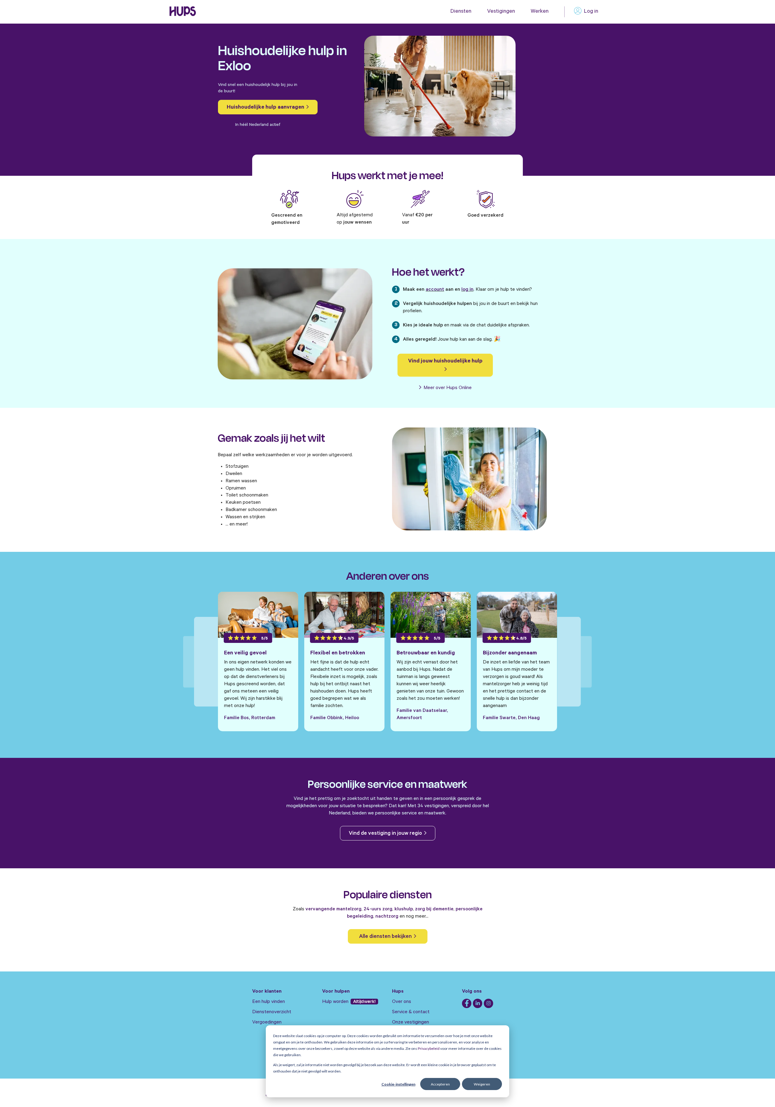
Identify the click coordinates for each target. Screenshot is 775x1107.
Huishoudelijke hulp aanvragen (266, 108)
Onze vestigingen (410, 1022)
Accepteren (440, 1084)
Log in (591, 12)
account (435, 290)
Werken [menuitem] (540, 12)
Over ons (401, 1002)
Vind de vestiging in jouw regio (386, 834)
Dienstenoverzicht (271, 1012)
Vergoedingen (267, 1022)
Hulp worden (336, 1002)
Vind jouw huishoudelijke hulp (445, 362)
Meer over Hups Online (447, 388)
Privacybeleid (429, 1048)
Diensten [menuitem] (460, 12)
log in (467, 290)
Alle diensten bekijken (386, 937)
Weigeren (482, 1084)
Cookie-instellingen (398, 1084)
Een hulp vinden (268, 1002)
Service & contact (411, 1012)
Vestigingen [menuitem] (501, 12)
